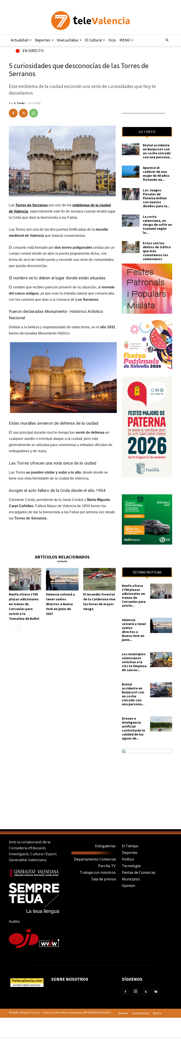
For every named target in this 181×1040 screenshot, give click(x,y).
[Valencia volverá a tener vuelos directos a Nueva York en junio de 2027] (62, 579)
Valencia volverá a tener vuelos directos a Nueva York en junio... (134, 630)
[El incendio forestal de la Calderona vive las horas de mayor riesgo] (99, 579)
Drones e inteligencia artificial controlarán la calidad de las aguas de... (133, 728)
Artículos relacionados (62, 556)
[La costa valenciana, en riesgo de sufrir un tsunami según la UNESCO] (131, 221)
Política (128, 859)
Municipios (131, 879)
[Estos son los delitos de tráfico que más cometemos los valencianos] (131, 247)
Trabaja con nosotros (98, 872)
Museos (123, 1013)
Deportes (42, 40)
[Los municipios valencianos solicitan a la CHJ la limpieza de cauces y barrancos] (161, 659)
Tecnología (131, 865)
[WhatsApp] (33, 113)
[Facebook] (13, 113)
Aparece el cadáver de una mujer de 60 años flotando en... (156, 173)
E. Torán (19, 103)
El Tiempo (130, 846)
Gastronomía (140, 1013)
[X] (23, 113)
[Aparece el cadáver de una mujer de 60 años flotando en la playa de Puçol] (131, 172)
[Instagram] (135, 991)
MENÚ (124, 40)
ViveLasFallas (67, 40)
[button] (167, 40)
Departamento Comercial (95, 859)
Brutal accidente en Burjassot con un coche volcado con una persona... (157, 151)
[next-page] (18, 628)
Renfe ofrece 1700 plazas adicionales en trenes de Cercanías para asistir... (134, 595)
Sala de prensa (103, 879)
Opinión (128, 885)
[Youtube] (155, 991)
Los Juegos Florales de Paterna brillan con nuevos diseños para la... (156, 198)
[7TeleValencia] (90, 20)
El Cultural (93, 40)
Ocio (112, 40)
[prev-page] (11, 628)
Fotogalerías (105, 846)
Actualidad (19, 40)
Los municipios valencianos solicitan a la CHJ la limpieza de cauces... (134, 662)
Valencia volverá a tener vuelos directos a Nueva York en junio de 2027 (60, 604)
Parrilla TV (107, 865)
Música (157, 1013)
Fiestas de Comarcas (138, 872)
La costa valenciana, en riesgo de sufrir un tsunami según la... (157, 224)
